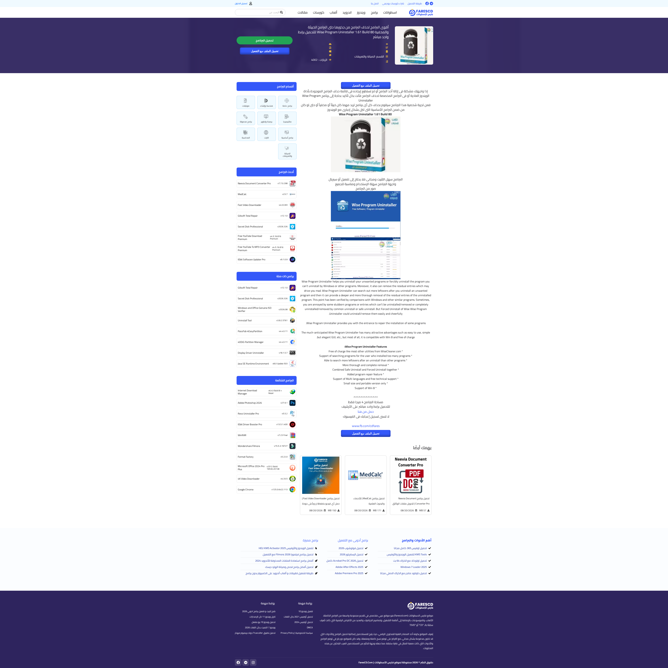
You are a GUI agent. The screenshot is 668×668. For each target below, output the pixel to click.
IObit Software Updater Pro (251, 259)
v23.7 (285, 194)
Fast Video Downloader (249, 205)
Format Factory (245, 457)
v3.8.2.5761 (282, 320)
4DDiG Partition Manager (251, 342)
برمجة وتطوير (266, 122)
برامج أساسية (287, 138)
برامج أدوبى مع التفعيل (353, 540)
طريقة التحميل (415, 3)
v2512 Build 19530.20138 (273, 467)
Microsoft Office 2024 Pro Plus (251, 468)
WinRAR (242, 435)
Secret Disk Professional (250, 226)
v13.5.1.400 (282, 424)
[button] (390, 12)
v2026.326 (282, 226)
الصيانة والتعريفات (287, 155)
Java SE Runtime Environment (253, 363)
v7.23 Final (283, 435)
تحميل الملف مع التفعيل (264, 51)
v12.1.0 (284, 216)
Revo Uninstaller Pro (248, 413)
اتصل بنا (375, 3)
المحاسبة (246, 138)
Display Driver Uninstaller (251, 353)
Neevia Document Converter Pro (254, 183)
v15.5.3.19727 (281, 446)
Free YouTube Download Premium (250, 237)
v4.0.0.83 (283, 205)
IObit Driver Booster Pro (250, 424)
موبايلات (245, 106)
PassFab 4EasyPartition (250, 331)
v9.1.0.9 (284, 259)
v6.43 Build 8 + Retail (275, 392)
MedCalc (242, 194)
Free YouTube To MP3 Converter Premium (254, 248)
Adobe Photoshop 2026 (250, 403)
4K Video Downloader (249, 478)
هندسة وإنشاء (266, 106)
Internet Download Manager (247, 392)
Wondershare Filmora (249, 446)
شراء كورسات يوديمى (393, 3)
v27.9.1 (284, 403)
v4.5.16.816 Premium (275, 237)
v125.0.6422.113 (280, 489)
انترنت (266, 138)
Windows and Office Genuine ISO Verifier (254, 309)
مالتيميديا (287, 122)
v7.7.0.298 (283, 183)
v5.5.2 (285, 413)
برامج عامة (287, 106)
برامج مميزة (310, 540)
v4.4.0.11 (283, 331)
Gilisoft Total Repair (248, 215)
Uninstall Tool (245, 320)
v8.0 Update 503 (280, 364)
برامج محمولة (246, 122)
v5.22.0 (284, 457)
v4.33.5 (284, 479)
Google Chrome (245, 489)
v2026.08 (283, 309)
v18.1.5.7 (283, 353)
